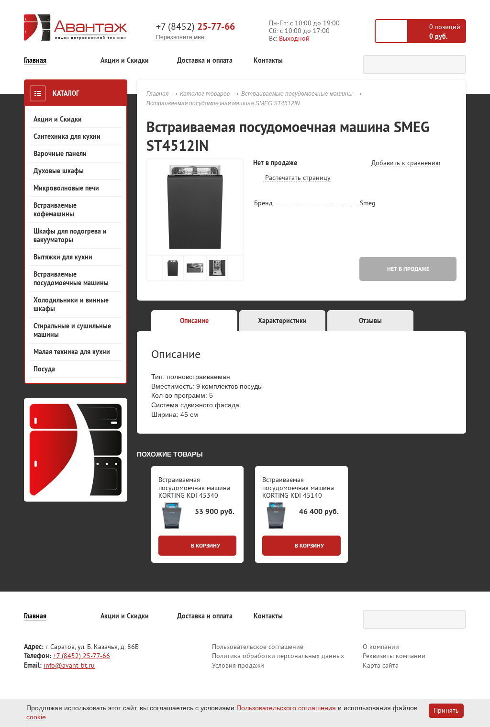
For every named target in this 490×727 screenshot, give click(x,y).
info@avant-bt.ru (69, 665)
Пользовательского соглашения (286, 708)
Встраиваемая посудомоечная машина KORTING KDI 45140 (298, 487)
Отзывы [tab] (370, 320)
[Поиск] (456, 64)
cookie (36, 717)
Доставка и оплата (205, 60)
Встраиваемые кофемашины (55, 209)
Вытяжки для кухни (62, 257)
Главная (35, 60)
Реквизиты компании (394, 655)
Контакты (268, 60)
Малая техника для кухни (71, 351)
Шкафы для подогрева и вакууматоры (70, 235)
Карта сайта (381, 665)
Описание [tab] (194, 320)
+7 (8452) (195, 26)
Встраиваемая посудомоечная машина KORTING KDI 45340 (194, 487)
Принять (446, 710)
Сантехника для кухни (66, 136)
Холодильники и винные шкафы (71, 304)
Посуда (44, 369)
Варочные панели (60, 153)
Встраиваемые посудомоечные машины (71, 278)
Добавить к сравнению (404, 162)
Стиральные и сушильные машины (72, 330)
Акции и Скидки (124, 60)
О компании (381, 646)
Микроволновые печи (66, 188)
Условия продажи (238, 665)
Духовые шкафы (58, 171)
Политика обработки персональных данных (278, 655)
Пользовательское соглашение (257, 646)
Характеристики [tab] (282, 320)
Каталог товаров (205, 93)
